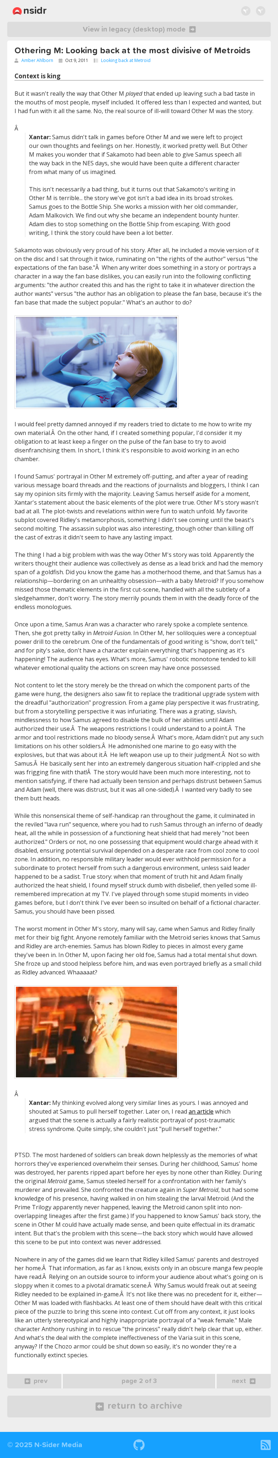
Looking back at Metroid (126, 60)
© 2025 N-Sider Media (44, 1445)
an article (201, 1111)
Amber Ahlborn (37, 60)
